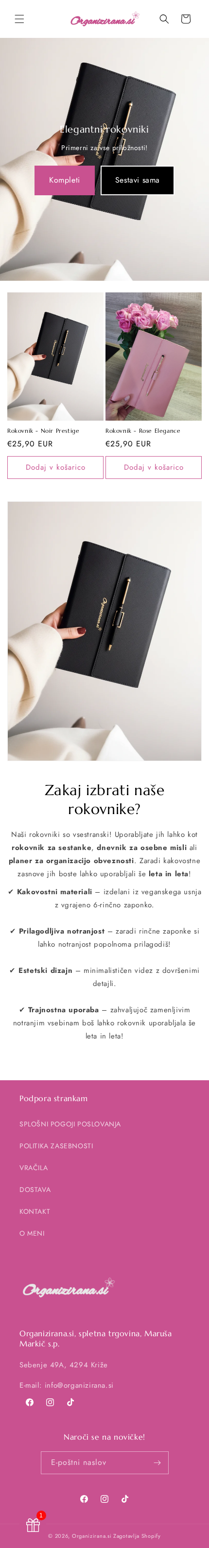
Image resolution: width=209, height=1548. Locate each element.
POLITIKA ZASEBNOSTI (56, 1146)
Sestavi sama (137, 180)
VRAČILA (33, 1168)
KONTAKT (34, 1211)
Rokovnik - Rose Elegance (142, 430)
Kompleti (64, 180)
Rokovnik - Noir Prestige (43, 430)
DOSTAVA (35, 1189)
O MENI (32, 1233)
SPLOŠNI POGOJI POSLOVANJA (70, 1124)
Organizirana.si (92, 1536)
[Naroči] (157, 1462)
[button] (19, 19)
